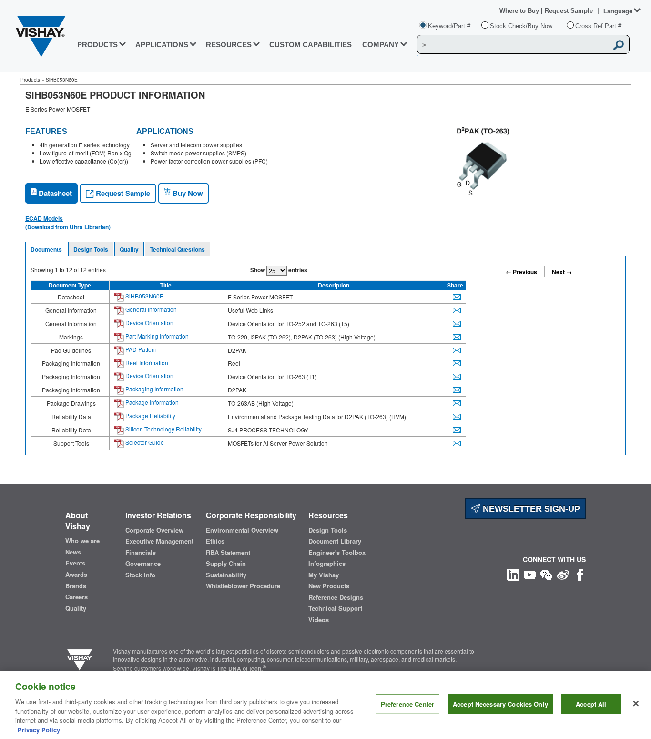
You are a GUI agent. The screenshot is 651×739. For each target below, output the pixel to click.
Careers (76, 597)
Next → (562, 271)
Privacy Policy (39, 729)
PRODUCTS (97, 45)
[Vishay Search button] (619, 44)
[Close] (635, 703)
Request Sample (122, 193)
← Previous (521, 271)
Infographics (327, 563)
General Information (150, 309)
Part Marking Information (156, 336)
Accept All (591, 703)
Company (380, 45)
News (73, 552)
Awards (76, 574)
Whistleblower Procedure (243, 586)
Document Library (334, 541)
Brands (75, 586)
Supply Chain (226, 563)
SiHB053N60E (143, 296)
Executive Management (159, 541)
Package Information (151, 402)
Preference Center (407, 703)
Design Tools (90, 249)
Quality (129, 249)
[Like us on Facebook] (580, 574)
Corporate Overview (154, 530)
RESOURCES (229, 45)
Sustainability (226, 575)
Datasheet (54, 193)
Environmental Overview (242, 530)
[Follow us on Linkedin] (513, 574)
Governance (143, 563)
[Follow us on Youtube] (530, 574)
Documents (46, 249)
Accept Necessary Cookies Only (500, 703)
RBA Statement (228, 552)
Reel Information (146, 363)
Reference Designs (335, 597)
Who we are (82, 540)
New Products (328, 586)
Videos (318, 620)
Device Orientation (148, 322)
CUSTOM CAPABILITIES (310, 45)
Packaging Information (153, 389)
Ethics (215, 541)
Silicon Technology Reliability (163, 429)
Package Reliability (149, 415)
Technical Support (335, 608)
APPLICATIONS (161, 45)
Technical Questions (177, 249)
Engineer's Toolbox (337, 552)
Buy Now (187, 193)
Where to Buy (520, 10)
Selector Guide (144, 442)
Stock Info (140, 575)
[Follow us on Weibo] (563, 574)
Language (617, 11)
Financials (140, 552)
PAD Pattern (140, 349)
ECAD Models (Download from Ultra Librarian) (68, 222)
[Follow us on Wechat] (546, 574)
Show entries (278, 270)
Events (75, 563)
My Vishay (323, 575)
